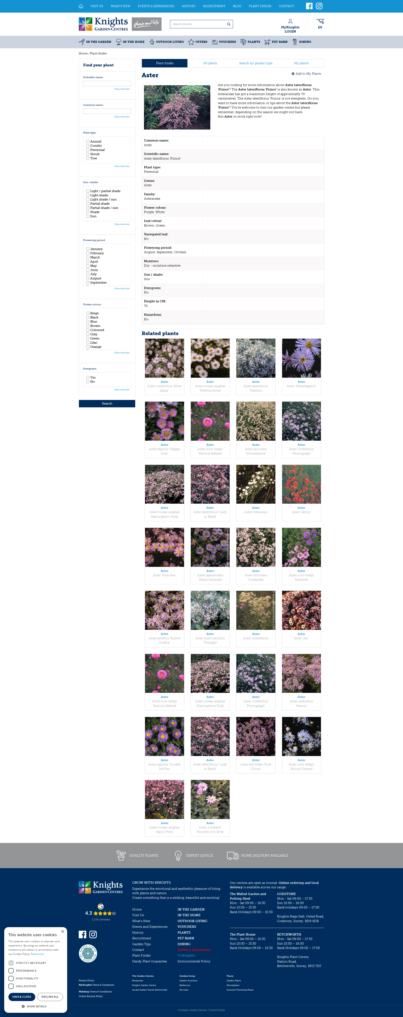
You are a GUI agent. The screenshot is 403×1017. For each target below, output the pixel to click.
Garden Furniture (188, 980)
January (96, 249)
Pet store (183, 990)
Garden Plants (234, 980)
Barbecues (184, 985)
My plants (301, 63)
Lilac (93, 342)
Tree (93, 158)
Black (94, 317)
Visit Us (138, 915)
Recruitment (141, 938)
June (94, 270)
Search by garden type (255, 63)
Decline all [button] (50, 997)
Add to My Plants (308, 74)
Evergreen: (90, 368)
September (98, 282)
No (92, 381)
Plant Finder (141, 955)
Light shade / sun (103, 199)
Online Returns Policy (91, 996)
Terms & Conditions (96, 985)
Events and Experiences (149, 927)
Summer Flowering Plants (240, 990)
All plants (210, 63)
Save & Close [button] (21, 997)
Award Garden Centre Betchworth (149, 990)
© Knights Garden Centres (192, 1010)
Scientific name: (93, 77)
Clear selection (122, 89)
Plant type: (90, 132)
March (95, 257)
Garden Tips (141, 944)
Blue (93, 321)
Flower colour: (92, 304)
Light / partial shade (105, 191)
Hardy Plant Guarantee (149, 961)
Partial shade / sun (104, 207)
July (93, 274)
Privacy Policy (86, 980)
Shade (94, 212)
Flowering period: (94, 240)
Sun (93, 216)
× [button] (62, 931)
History (138, 932)
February (97, 253)
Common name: (93, 105)
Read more (37, 954)
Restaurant (137, 980)
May (93, 265)
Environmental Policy (194, 961)
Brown (95, 325)
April (94, 261)
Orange (95, 346)
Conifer (96, 145)
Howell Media (217, 1010)
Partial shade (100, 203)
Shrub (94, 154)
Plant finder (165, 63)
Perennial (97, 149)
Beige (94, 313)
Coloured (97, 330)
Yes (93, 377)
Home (137, 909)
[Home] (81, 6)
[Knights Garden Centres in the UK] (120, 24)
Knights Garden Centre (144, 985)
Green (94, 338)
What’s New (141, 921)
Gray (93, 334)
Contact (138, 950)
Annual (95, 141)
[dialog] (35, 970)
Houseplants (233, 985)
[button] (35, 1006)
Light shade (99, 195)
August (95, 278)
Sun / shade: (91, 182)
